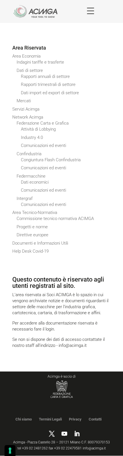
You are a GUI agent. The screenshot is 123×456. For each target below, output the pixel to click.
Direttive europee (32, 234)
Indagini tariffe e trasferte (40, 62)
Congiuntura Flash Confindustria (51, 159)
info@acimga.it (73, 345)
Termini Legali (50, 419)
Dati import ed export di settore (50, 92)
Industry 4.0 (32, 137)
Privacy (75, 419)
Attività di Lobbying (38, 129)
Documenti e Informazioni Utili (40, 243)
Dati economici (35, 182)
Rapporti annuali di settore (45, 76)
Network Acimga (27, 117)
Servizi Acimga (25, 109)
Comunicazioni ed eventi (43, 145)
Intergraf (25, 198)
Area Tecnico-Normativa (34, 212)
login (49, 329)
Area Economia (26, 56)
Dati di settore (30, 70)
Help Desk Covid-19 (30, 251)
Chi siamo (23, 419)
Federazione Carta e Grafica (43, 123)
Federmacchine (31, 176)
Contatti (95, 419)
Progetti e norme (32, 226)
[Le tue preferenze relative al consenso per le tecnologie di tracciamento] (10, 450)
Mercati (24, 100)
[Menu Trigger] (90, 11)
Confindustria (29, 153)
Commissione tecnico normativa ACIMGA (55, 218)
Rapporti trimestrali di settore (48, 84)
